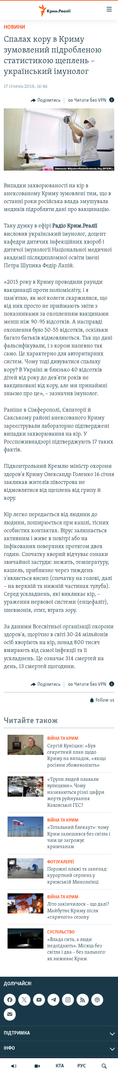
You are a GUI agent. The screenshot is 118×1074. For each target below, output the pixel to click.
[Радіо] (13, 1066)
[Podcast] (97, 1000)
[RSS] (82, 1000)
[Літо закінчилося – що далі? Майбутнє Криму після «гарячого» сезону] (25, 903)
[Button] (45, 100)
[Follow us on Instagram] (68, 1000)
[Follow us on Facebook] (10, 1000)
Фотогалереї (60, 862)
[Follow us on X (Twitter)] (24, 1000)
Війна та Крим (62, 738)
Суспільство (61, 932)
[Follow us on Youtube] (39, 1000)
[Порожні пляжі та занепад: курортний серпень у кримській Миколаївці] (25, 868)
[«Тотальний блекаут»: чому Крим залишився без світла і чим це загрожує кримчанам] (25, 827)
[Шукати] (104, 1066)
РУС (81, 1066)
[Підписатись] (10, 1015)
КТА (60, 1066)
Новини (14, 27)
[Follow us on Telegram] (53, 1000)
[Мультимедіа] (37, 1066)
